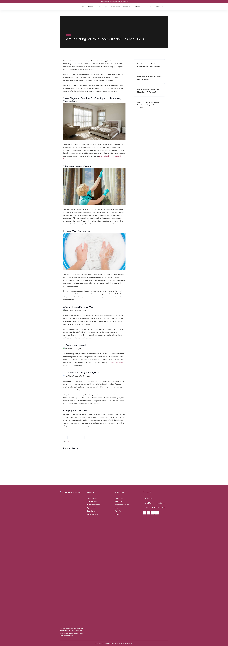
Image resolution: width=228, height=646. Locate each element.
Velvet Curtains (92, 498)
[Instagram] (148, 512)
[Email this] (65, 437)
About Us (118, 511)
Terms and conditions (122, 504)
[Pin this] (82, 437)
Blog (68, 441)
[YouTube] (157, 512)
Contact (117, 514)
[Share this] (70, 437)
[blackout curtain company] (65, 6)
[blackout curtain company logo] (72, 558)
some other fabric (116, 362)
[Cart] (166, 6)
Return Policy (119, 501)
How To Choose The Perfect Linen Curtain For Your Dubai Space (77, 459)
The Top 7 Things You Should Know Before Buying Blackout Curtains (148, 104)
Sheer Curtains (92, 501)
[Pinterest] (153, 512)
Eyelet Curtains (92, 508)
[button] (94, 6)
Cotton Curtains (92, 514)
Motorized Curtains (93, 504)
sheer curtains (77, 61)
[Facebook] (144, 512)
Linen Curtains (91, 511)
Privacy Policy (119, 498)
